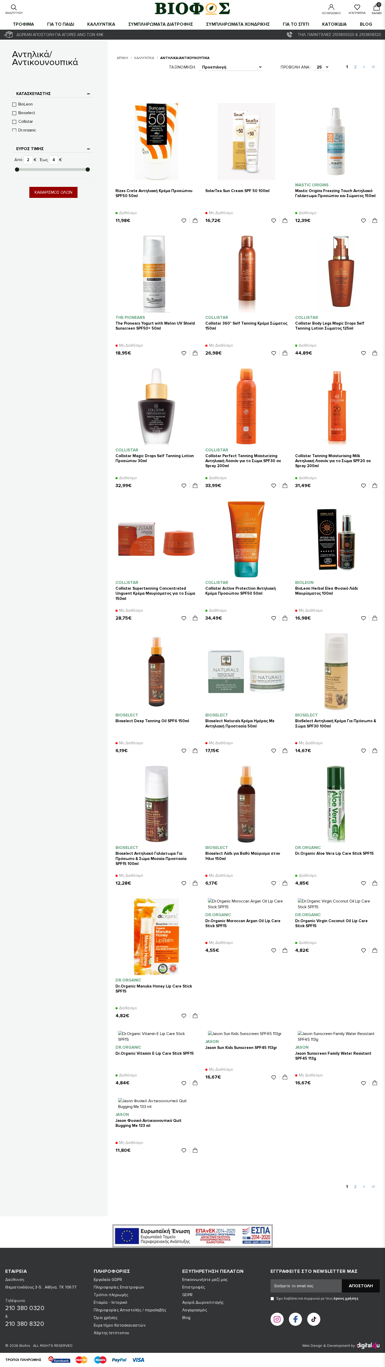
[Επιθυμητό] (186, 220)
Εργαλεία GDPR (108, 1279)
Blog (366, 24)
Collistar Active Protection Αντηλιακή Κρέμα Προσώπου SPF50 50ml (240, 591)
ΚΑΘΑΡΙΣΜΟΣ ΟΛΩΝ (53, 192)
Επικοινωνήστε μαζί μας (205, 1279)
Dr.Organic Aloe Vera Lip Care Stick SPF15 (334, 853)
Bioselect (26, 112)
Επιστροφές (193, 1287)
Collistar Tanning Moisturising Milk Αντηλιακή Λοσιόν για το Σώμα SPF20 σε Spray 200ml (333, 460)
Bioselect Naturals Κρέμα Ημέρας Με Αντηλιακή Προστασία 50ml (239, 723)
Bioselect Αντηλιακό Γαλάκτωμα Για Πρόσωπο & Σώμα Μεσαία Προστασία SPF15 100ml (151, 858)
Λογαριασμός (194, 1310)
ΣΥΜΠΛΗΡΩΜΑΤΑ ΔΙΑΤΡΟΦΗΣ (160, 24)
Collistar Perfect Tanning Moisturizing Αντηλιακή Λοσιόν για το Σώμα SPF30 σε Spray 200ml (243, 460)
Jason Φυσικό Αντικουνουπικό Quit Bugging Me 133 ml (149, 1123)
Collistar (25, 121)
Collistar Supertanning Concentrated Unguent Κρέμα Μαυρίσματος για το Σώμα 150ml (155, 593)
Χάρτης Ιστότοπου (111, 1333)
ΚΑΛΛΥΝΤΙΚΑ (101, 24)
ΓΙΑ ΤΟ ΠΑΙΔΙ (60, 24)
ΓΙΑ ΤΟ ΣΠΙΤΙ (296, 24)
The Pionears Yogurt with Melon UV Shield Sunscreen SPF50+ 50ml (155, 326)
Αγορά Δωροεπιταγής (203, 1302)
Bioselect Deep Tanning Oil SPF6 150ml (152, 721)
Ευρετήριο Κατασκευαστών (120, 1325)
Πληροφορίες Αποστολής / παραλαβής (130, 1310)
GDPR (187, 1294)
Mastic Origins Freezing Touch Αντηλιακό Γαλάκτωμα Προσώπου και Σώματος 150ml (335, 193)
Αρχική (122, 58)
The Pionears (130, 317)
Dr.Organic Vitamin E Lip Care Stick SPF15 (155, 1053)
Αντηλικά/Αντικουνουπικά (185, 58)
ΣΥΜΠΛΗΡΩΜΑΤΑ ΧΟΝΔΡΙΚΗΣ (238, 24)
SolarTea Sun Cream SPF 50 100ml (237, 190)
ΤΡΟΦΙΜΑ (23, 24)
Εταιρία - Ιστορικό (111, 1302)
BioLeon (25, 104)
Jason (212, 1041)
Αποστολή (361, 1286)
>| (373, 67)
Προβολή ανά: (295, 67)
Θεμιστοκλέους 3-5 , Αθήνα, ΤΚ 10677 (41, 1287)
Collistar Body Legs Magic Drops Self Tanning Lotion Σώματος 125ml (329, 326)
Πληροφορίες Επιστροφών (119, 1287)
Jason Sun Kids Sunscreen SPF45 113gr (241, 1047)
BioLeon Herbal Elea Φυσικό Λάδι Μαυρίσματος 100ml (326, 591)
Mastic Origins (312, 185)
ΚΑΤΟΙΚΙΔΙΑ (334, 24)
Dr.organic (27, 130)
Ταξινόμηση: (182, 67)
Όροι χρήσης (106, 1317)
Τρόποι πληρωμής (111, 1294)
